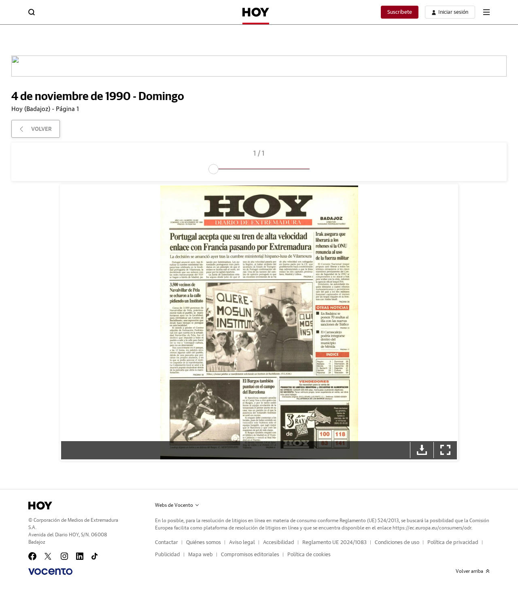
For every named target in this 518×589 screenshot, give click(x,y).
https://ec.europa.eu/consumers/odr (432, 527)
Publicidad (167, 554)
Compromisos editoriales (250, 554)
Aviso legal (242, 542)
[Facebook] (32, 556)
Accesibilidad (278, 542)
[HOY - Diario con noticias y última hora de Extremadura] (255, 12)
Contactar (166, 542)
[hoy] (40, 506)
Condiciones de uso (397, 542)
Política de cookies (309, 554)
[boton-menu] (486, 12)
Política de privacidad (452, 542)
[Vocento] (50, 571)
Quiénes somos (203, 542)
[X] (49, 556)
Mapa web (200, 554)
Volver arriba (469, 571)
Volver (41, 129)
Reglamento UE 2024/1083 (334, 542)
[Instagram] (64, 556)
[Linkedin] (79, 556)
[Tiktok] (94, 556)
